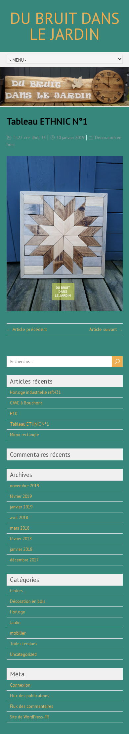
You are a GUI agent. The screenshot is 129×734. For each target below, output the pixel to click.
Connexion (20, 685)
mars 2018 (19, 528)
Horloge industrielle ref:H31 (35, 392)
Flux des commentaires (31, 706)
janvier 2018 (21, 549)
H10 (13, 413)
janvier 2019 (21, 507)
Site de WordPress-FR (29, 717)
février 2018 (21, 539)
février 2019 (21, 496)
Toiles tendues (23, 644)
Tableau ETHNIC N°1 (29, 424)
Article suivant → (106, 329)
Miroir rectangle (24, 435)
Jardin (15, 622)
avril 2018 (19, 517)
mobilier (17, 633)
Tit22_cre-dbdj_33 (29, 137)
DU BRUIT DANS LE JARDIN (64, 26)
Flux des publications (29, 696)
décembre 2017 (24, 560)
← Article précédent (27, 329)
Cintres (16, 591)
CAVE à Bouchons (26, 403)
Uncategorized (23, 654)
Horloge (17, 612)
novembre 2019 (24, 486)
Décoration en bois (27, 601)
